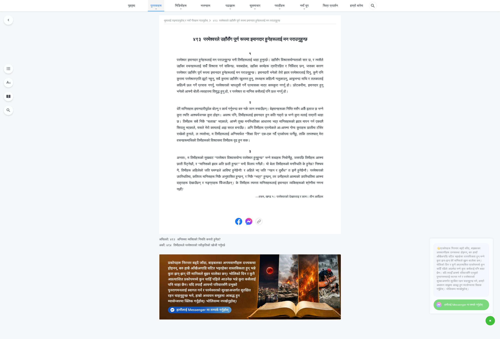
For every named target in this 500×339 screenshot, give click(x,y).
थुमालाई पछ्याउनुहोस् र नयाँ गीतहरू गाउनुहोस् (186, 20)
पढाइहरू (230, 5)
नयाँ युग (304, 5)
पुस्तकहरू (156, 5)
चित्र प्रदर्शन (330, 5)
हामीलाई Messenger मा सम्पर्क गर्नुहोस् (458, 303)
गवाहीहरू (280, 5)
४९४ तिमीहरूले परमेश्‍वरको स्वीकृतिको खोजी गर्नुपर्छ (195, 245)
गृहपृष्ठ (131, 5)
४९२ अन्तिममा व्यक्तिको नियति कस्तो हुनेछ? (195, 239)
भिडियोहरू (181, 5)
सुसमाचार (255, 5)
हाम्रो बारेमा (356, 5)
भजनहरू (205, 5)
